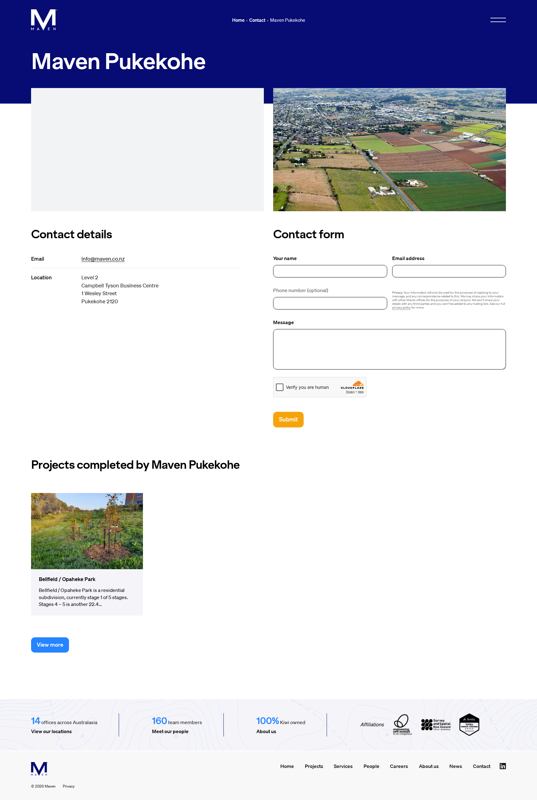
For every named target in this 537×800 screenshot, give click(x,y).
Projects (314, 766)
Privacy (69, 786)
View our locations (51, 731)
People (371, 766)
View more (50, 644)
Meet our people (170, 731)
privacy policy (401, 307)
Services (343, 766)
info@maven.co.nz (103, 258)
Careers (399, 766)
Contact (257, 20)
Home (238, 20)
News (455, 766)
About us (266, 731)
